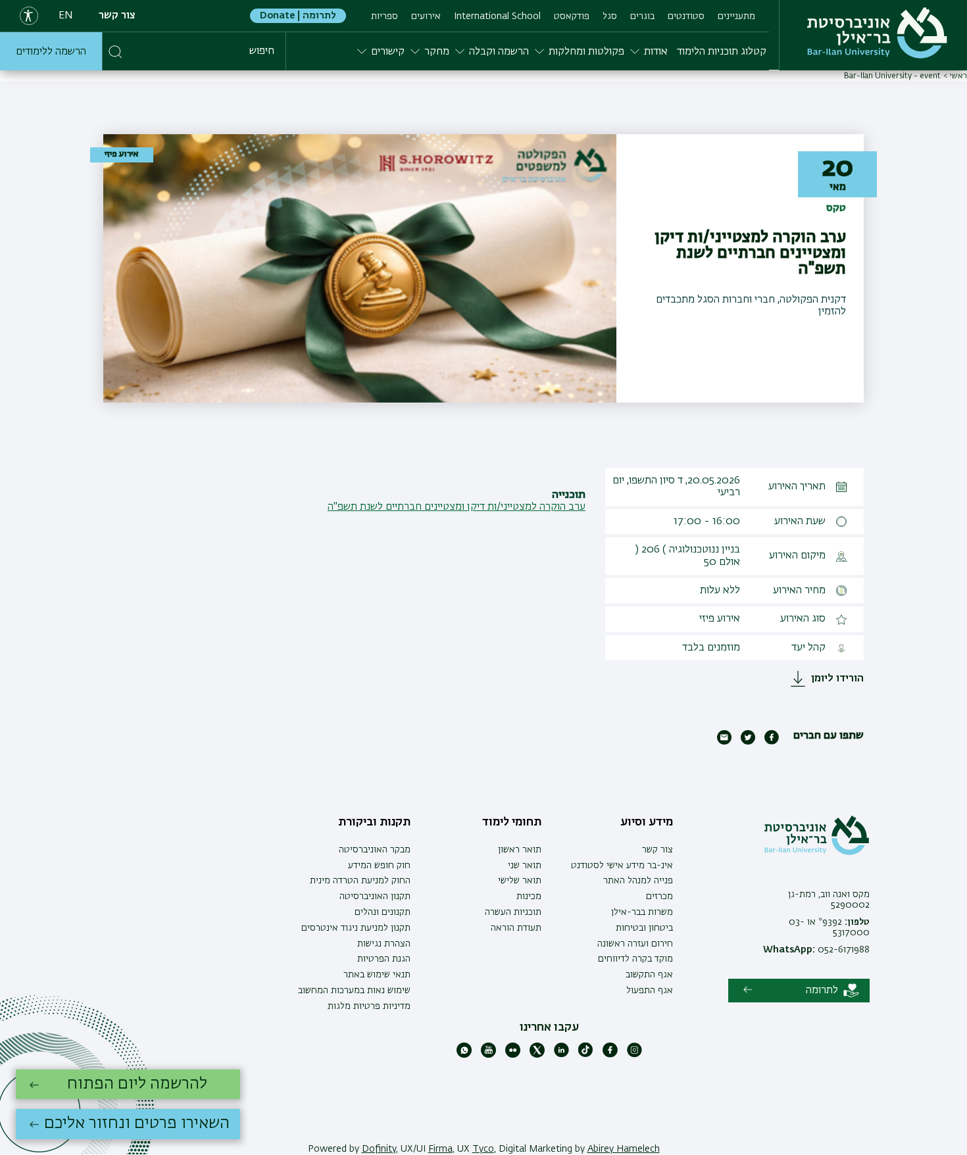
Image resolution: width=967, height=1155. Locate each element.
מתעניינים (736, 16)
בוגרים (642, 16)
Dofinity (379, 1149)
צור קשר (117, 16)
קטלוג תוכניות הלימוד (721, 52)
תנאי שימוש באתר (376, 974)
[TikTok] (585, 1055)
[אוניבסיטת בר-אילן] (877, 33)
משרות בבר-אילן (642, 912)
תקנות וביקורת (374, 822)
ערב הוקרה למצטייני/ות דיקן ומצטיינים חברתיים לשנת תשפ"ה (456, 507)
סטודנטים (686, 16)
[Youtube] (488, 1055)
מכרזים (659, 896)
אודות (656, 52)
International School (497, 16)
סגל (610, 16)
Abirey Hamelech (623, 1149)
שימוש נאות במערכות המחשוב (354, 990)
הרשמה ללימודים (51, 52)
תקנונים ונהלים (382, 912)
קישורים (388, 52)
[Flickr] (512, 1055)
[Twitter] (537, 1055)
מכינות (528, 896)
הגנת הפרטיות (383, 959)
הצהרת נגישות (383, 943)
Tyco (483, 1149)
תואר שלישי (519, 880)
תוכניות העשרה (513, 912)
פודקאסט (571, 16)
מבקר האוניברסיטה (374, 849)
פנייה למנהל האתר (638, 880)
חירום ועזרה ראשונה (635, 943)
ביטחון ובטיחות (644, 928)
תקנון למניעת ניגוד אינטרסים (355, 928)
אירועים (426, 16)
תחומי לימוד (511, 822)
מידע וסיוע (646, 822)
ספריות (384, 16)
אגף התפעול (649, 990)
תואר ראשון (519, 849)
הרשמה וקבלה (499, 52)
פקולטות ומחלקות (586, 52)
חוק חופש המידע (379, 865)
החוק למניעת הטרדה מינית (360, 880)
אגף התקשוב (649, 974)
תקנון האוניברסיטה (374, 896)
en (66, 16)
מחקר (436, 52)
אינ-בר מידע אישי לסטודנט (622, 865)
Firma (440, 1149)
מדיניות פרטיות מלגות (369, 1006)
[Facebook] (610, 1055)
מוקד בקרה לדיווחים (635, 959)
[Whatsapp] (464, 1055)
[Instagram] (634, 1055)
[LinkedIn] (561, 1055)
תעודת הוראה (516, 928)
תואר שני (524, 865)
